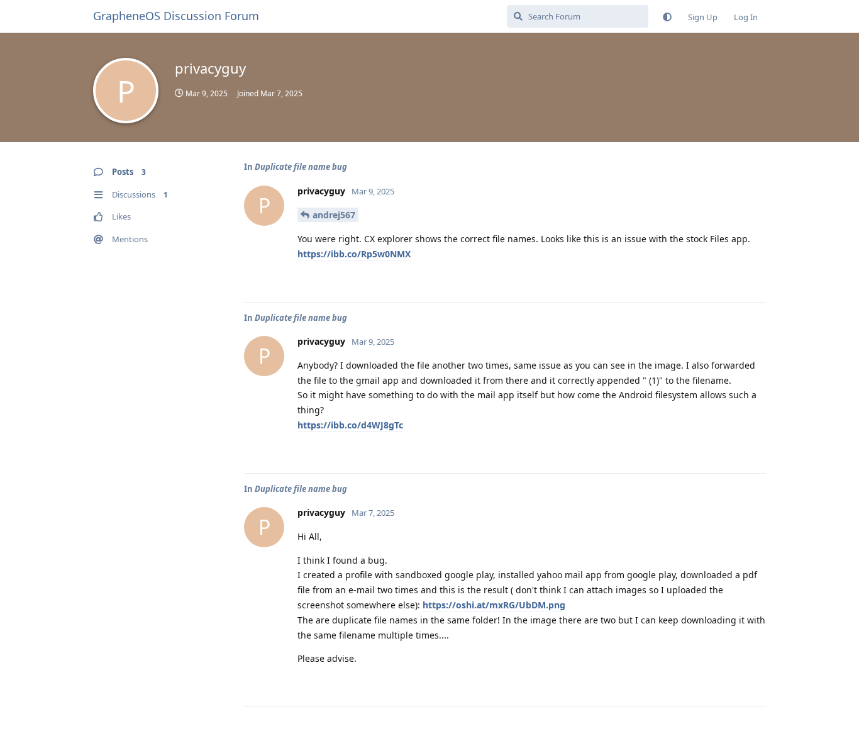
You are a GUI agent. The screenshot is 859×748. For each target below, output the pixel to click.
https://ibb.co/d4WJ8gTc (350, 425)
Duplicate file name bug (301, 166)
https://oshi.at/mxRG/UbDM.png (494, 605)
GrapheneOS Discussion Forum (176, 15)
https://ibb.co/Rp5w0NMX (354, 254)
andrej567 (334, 215)
